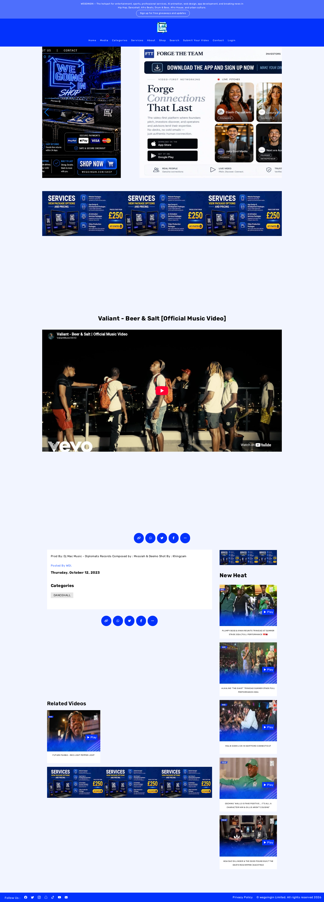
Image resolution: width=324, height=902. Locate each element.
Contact (218, 40)
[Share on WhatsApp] (150, 538)
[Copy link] (139, 538)
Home (92, 40)
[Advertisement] (162, 275)
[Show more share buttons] (185, 538)
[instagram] (39, 898)
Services (137, 40)
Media (104, 40)
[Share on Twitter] (162, 538)
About (151, 40)
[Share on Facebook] (174, 538)
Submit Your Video (196, 40)
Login (232, 40)
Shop (162, 40)
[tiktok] (52, 898)
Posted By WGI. (61, 565)
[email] (66, 898)
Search (174, 40)
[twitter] (32, 898)
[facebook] (25, 898)
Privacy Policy (243, 897)
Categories (120, 40)
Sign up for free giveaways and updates (163, 13)
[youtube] (59, 898)
